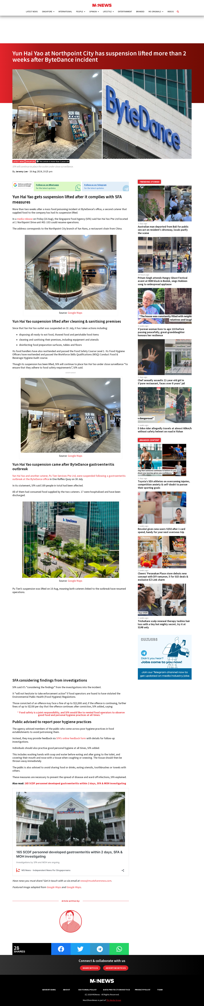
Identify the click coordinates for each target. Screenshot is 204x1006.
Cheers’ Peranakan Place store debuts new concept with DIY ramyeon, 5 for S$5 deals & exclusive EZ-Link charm (163, 576)
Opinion (93, 11)
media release (25, 219)
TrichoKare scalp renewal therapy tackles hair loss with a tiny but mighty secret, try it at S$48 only (164, 624)
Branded (140, 11)
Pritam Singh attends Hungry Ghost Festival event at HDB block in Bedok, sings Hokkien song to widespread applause (162, 281)
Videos (170, 11)
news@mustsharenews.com (95, 880)
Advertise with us (116, 968)
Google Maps (75, 312)
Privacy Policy (142, 990)
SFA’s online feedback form (71, 738)
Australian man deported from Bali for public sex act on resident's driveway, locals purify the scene (163, 230)
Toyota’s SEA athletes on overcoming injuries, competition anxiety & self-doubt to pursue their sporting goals (164, 484)
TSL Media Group (113, 1000)
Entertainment (125, 11)
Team (160, 990)
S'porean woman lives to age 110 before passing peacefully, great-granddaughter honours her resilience (161, 332)
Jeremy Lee (22, 171)
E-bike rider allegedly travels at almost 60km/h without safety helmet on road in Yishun (165, 430)
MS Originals (155, 11)
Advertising (49, 990)
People (79, 11)
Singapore (47, 11)
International (65, 11)
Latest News (32, 11)
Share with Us (90, 968)
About (66, 990)
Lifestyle (107, 11)
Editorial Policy (87, 990)
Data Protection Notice (116, 990)
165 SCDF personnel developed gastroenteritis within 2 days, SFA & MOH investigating (75, 783)
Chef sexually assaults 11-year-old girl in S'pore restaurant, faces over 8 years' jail (161, 382)
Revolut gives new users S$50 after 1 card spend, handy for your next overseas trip (161, 530)
